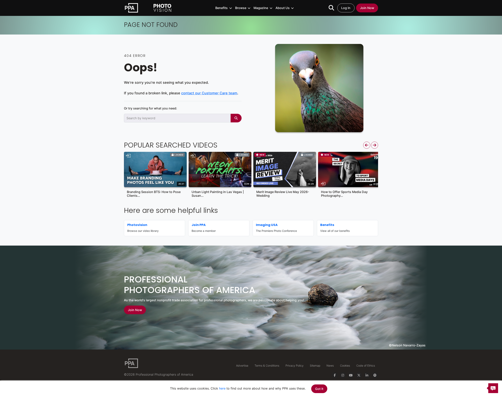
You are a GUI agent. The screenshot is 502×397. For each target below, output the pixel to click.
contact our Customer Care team (209, 93)
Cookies (345, 365)
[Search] (236, 118)
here (222, 388)
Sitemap (315, 365)
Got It (319, 389)
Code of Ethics (365, 365)
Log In (345, 8)
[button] (224, 8)
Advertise (242, 365)
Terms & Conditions (267, 365)
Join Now (367, 8)
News (330, 365)
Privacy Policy (295, 365)
